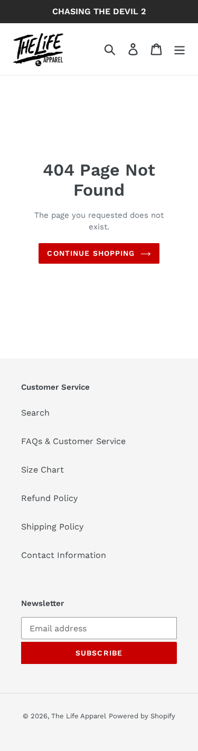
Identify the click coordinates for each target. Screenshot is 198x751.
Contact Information (63, 555)
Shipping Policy (52, 527)
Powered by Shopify (142, 716)
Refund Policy (49, 498)
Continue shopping (91, 253)
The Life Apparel (78, 716)
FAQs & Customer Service (73, 441)
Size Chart (42, 470)
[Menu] (179, 49)
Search (35, 413)
